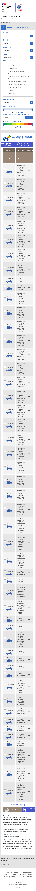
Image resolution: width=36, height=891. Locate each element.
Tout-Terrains (10, 169)
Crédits (6, 874)
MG (21, 280)
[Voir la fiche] (9, 172)
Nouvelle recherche (25, 144)
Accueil (3, 22)
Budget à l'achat (9, 106)
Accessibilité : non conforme (11, 878)
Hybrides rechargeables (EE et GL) (17, 72)
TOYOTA (21, 525)
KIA (21, 639)
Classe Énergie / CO (12, 121)
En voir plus (18, 805)
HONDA (21, 572)
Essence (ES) (12, 90)
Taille (5, 54)
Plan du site (19, 872)
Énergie (6, 60)
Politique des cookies (26, 874)
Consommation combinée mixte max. (16, 114)
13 (15, 106)
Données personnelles (26, 876)
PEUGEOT (21, 728)
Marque (6, 33)
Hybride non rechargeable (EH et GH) (18, 77)
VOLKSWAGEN (21, 170)
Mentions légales (27, 872)
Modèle (6, 40)
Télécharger (15, 809)
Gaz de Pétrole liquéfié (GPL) (17, 84)
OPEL (21, 743)
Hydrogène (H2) (13, 68)
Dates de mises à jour (10, 872)
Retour (6, 864)
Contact (14, 874)
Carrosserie (7, 47)
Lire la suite (9, 834)
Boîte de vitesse (9, 99)
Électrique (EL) (12, 65)
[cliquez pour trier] (9, 158)
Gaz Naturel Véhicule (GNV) (17, 81)
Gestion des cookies (9, 876)
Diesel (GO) (11, 93)
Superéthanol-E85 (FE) (15, 87)
